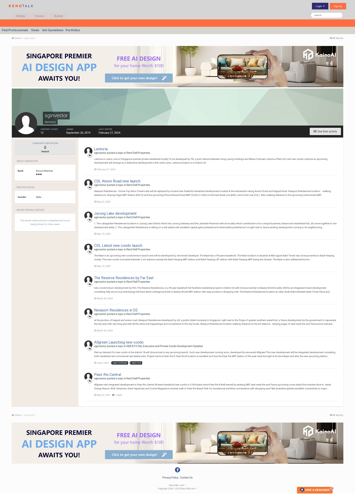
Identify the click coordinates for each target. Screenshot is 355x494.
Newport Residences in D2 (116, 310)
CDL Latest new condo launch (118, 245)
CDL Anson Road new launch (117, 181)
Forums (39, 16)
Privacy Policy (170, 477)
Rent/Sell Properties (138, 152)
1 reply (118, 395)
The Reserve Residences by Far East (124, 278)
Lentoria (101, 149)
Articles (20, 16)
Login (319, 6)
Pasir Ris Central (107, 374)
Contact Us (186, 477)
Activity (58, 16)
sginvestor (100, 152)
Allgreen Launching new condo (119, 342)
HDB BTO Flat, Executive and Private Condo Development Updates (164, 346)
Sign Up (338, 6)
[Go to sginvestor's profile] (88, 151)
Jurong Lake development (115, 213)
